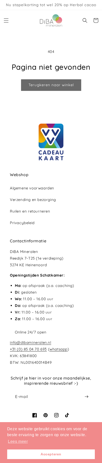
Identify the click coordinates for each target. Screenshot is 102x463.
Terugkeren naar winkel (51, 85)
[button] (6, 20)
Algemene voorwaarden (32, 188)
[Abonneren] (86, 396)
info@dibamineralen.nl (30, 342)
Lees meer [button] (18, 441)
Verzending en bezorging (33, 199)
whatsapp (59, 349)
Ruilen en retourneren (30, 211)
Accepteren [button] (51, 454)
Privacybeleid (22, 222)
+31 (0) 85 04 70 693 (28, 349)
